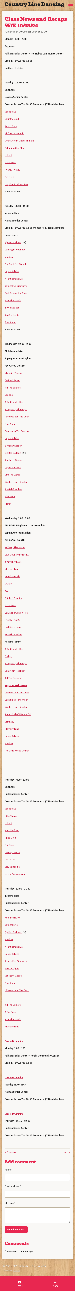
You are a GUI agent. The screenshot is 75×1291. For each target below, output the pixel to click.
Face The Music (13, 300)
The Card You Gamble (16, 264)
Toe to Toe (10, 859)
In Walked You (12, 307)
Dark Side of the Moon (16, 293)
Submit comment (16, 1229)
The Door (9, 845)
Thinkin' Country (13, 598)
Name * (8, 1169)
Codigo (8, 656)
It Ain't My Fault (13, 562)
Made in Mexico (13, 373)
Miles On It (10, 838)
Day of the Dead (13, 467)
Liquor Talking (12, 271)
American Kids (12, 576)
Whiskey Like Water (15, 547)
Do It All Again (12, 380)
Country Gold (12, 119)
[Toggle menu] (70, 4)
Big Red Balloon (13, 242)
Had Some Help (13, 627)
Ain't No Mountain (14, 133)
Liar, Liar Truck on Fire (16, 184)
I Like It (8, 155)
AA (6, 591)
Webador (16, 1271)
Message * (10, 1203)
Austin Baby (11, 126)
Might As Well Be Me (16, 685)
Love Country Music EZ (17, 555)
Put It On (9, 177)
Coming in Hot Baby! (15, 249)
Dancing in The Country (17, 431)
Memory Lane (12, 569)
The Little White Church (17, 750)
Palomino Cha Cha (14, 148)
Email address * (13, 1186)
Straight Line (11, 925)
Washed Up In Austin (16, 482)
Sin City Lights (12, 315)
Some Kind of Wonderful (18, 714)
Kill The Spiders (13, 388)
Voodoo (9, 257)
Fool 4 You (10, 322)
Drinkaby (9, 722)
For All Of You (12, 830)
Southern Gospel (13, 460)
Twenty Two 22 (12, 170)
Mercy (8, 504)
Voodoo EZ (10, 112)
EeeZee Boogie (12, 867)
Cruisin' (9, 583)
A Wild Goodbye (13, 489)
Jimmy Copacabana (15, 874)
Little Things (11, 816)
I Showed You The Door (17, 416)
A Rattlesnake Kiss (14, 279)
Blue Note (10, 496)
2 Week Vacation (13, 446)
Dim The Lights (12, 474)
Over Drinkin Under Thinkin (19, 140)
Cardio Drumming (14, 1041)
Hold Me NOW (12, 917)
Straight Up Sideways (16, 286)
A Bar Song (10, 162)
